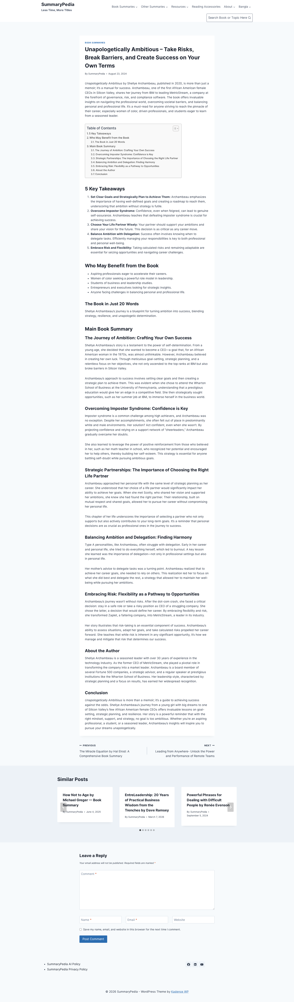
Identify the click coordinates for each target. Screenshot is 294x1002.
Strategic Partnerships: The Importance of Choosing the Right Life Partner (137, 158)
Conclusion (101, 174)
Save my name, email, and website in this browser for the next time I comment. (132, 929)
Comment (89, 874)
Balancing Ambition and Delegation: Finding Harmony (125, 162)
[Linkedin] (195, 964)
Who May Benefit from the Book (109, 137)
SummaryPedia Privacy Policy (67, 969)
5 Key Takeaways (100, 133)
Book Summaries (95, 42)
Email (132, 920)
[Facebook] (188, 964)
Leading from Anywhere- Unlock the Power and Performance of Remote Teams (185, 751)
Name (86, 920)
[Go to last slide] (63, 807)
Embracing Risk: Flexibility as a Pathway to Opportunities (127, 166)
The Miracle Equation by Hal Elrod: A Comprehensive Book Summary (104, 751)
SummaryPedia (96, 73)
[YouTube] (202, 964)
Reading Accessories (206, 6)
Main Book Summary (103, 146)
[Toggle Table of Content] (174, 128)
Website (179, 920)
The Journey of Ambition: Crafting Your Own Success (124, 150)
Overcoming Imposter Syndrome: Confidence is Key (124, 154)
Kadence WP (180, 991)
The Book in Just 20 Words (110, 142)
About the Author (105, 170)
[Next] (230, 807)
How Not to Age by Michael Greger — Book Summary (82, 800)
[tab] (140, 830)
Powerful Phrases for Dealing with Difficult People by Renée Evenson (208, 800)
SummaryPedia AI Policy (63, 964)
